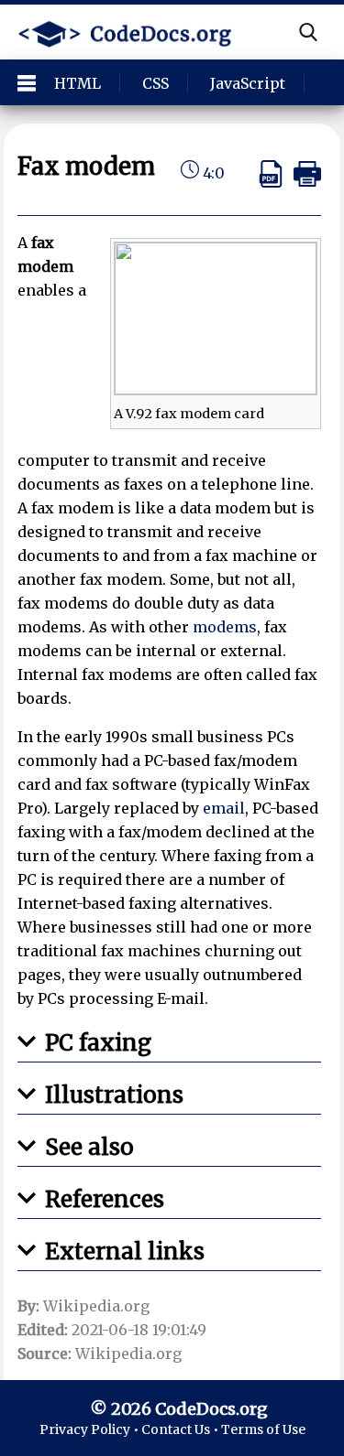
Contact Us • (181, 1429)
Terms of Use (263, 1429)
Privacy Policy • (90, 1429)
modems (225, 627)
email (224, 808)
